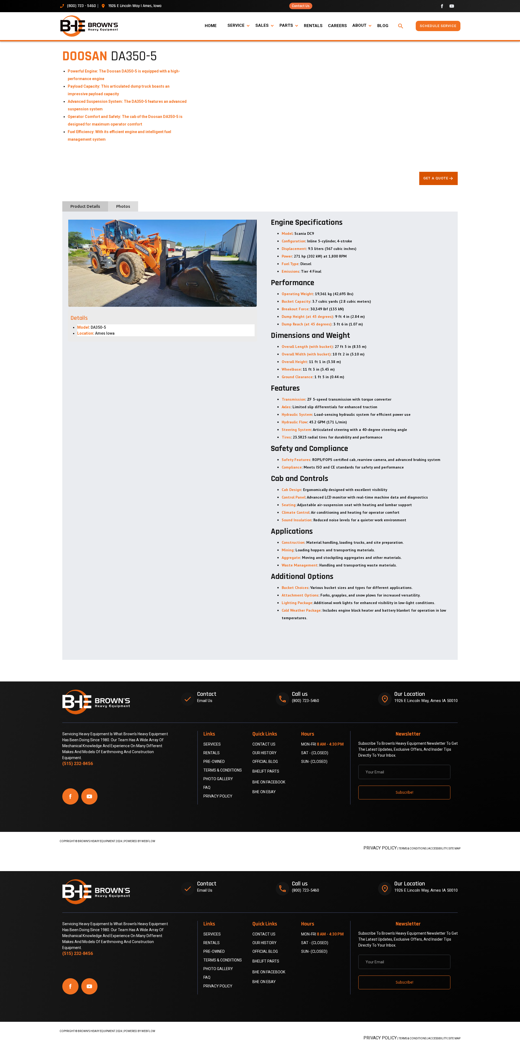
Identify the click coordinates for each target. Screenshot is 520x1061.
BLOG (382, 25)
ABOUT (359, 25)
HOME (211, 25)
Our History (264, 753)
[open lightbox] (162, 262)
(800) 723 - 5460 (81, 6)
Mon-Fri (322, 744)
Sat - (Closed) (314, 753)
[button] (238, 25)
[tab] (85, 206)
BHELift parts (265, 771)
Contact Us (301, 6)
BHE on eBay (264, 792)
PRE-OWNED (214, 761)
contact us (263, 744)
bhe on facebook (268, 782)
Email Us (204, 700)
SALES (262, 25)
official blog (265, 761)
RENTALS (313, 25)
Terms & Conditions (222, 770)
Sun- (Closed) (314, 761)
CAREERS (337, 25)
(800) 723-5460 (305, 700)
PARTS (286, 25)
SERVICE (236, 25)
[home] (92, 26)
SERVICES (212, 744)
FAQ (206, 787)
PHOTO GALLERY (218, 779)
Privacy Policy (217, 796)
